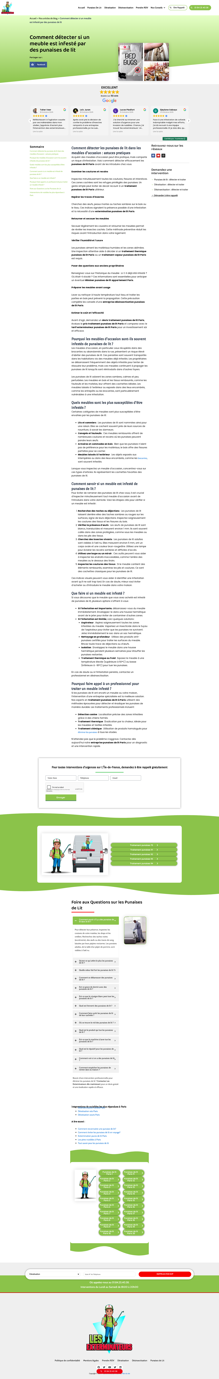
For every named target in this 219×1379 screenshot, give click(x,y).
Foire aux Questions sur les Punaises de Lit (45, 188)
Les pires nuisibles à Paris (89, 1139)
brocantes (142, 458)
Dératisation (110, 7)
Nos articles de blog (48, 18)
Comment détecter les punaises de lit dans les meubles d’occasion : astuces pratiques (47, 152)
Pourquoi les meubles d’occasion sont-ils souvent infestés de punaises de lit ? (48, 159)
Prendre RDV (142, 7)
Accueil (81, 7)
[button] (38, 64)
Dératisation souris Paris (89, 1114)
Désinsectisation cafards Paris (91, 1107)
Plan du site (126, 1373)
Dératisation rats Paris (88, 1111)
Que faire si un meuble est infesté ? (43, 178)
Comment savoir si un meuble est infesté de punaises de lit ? (46, 172)
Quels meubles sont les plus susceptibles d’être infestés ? (47, 166)
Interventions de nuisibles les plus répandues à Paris (47, 193)
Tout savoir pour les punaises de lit (93, 1143)
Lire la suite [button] (38, 131)
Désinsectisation (125, 7)
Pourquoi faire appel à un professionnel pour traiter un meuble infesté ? (49, 183)
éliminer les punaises (87, 732)
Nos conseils (156, 7)
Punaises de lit (94, 7)
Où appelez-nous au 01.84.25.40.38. (109, 1282)
